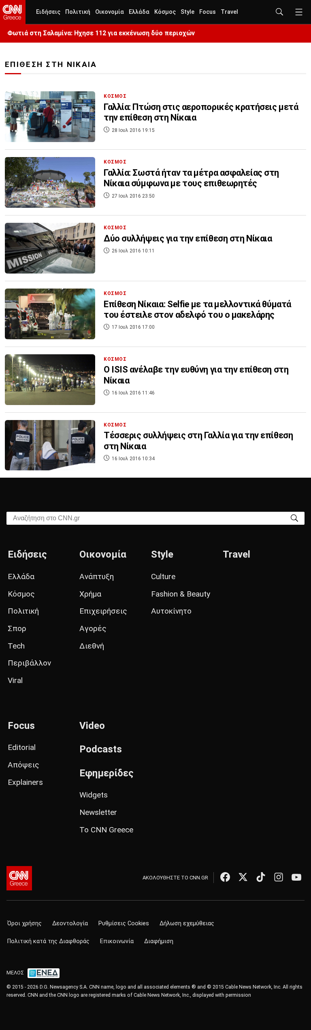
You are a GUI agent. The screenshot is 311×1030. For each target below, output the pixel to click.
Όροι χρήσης (24, 923)
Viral (15, 680)
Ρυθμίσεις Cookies (123, 923)
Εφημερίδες (106, 773)
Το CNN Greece (106, 829)
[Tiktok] (261, 877)
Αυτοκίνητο (171, 611)
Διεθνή (91, 646)
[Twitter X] (243, 877)
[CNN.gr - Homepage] (13, 12)
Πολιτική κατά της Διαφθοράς (48, 941)
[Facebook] (225, 877)
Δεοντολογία (70, 923)
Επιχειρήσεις (103, 611)
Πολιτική (77, 12)
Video (92, 725)
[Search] (294, 518)
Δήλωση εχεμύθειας (187, 923)
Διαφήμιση (158, 941)
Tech (16, 646)
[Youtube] (296, 877)
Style (187, 12)
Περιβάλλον (29, 663)
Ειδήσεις (48, 12)
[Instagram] (278, 877)
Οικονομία (109, 12)
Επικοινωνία (117, 941)
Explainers (25, 782)
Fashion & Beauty (180, 594)
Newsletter (98, 812)
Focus (207, 12)
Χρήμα (90, 594)
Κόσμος (165, 12)
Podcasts (100, 749)
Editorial (22, 747)
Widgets (93, 794)
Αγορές (93, 628)
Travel (229, 12)
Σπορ (17, 628)
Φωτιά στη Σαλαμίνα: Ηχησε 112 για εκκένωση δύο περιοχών (101, 33)
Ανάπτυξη (96, 576)
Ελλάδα (139, 12)
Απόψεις (23, 764)
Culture (163, 576)
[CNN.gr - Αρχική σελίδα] (19, 878)
